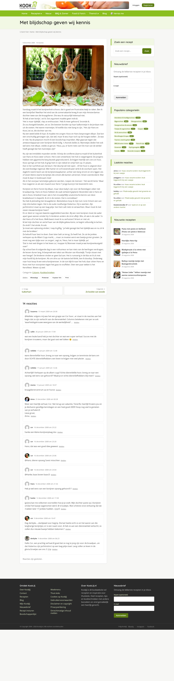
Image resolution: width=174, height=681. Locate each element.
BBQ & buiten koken (124, 143)
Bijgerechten (121, 121)
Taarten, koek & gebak (124, 140)
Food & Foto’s (78, 13)
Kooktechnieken (47, 272)
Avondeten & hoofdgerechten (127, 118)
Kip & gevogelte (136, 147)
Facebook (150, 626)
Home (24, 13)
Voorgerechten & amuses (125, 125)
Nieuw (48, 13)
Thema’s (93, 13)
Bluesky (131, 626)
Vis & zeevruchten (123, 132)
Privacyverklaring (58, 607)
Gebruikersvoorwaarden (61, 600)
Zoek (147, 51)
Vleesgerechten (138, 121)
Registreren (148, 5)
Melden (76, 322)
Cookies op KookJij (59, 597)
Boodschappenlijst (28, 614)
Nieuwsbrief (25, 607)
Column (35, 272)
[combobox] (127, 51)
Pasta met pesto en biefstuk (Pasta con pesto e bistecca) (134, 230)
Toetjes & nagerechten (124, 129)
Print (67, 278)
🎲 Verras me (117, 13)
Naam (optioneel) (121, 76)
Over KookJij (25, 589)
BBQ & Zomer (61, 13)
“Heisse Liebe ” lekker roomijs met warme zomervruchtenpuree (136, 273)
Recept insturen (27, 610)
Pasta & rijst (142, 143)
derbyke (33, 538)
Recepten (35, 13)
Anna (32, 399)
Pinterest (45, 278)
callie (32, 332)
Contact (23, 593)
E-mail (116, 86)
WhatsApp (34, 278)
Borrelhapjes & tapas (124, 136)
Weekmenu (56, 589)
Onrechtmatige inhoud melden (61, 612)
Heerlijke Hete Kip (129, 240)
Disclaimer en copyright (61, 603)
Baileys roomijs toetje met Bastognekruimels (133, 262)
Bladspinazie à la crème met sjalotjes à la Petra (134, 251)
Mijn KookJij (25, 603)
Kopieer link (57, 278)
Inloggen (135, 5)
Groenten (120, 147)
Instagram (140, 626)
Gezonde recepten (136, 151)
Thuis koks (55, 593)
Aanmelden (121, 97)
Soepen (142, 129)
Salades (119, 151)
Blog (105, 13)
